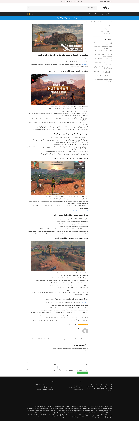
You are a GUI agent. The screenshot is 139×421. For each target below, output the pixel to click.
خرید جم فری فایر (68, 234)
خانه (111, 21)
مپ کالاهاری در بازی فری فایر (60, 340)
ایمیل (86, 364)
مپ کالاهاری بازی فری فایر (42, 338)
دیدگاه (86, 350)
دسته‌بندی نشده (108, 33)
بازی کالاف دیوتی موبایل (106, 31)
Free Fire (83, 64)
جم (39, 414)
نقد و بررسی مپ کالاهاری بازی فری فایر (78, 211)
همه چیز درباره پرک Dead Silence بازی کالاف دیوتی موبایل (103, 43)
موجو (70, 416)
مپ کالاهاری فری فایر (49, 340)
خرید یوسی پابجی (78, 385)
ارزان (108, 410)
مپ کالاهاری (85, 303)
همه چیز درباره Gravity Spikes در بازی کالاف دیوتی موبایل (103, 55)
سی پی (90, 416)
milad (78, 329)
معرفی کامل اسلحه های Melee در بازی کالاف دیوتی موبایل (103, 47)
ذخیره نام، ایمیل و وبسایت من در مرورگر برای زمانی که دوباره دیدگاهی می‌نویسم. (70, 370)
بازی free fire (58, 338)
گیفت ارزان (101, 412)
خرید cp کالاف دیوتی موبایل (76, 387)
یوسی (97, 410)
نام (55, 364)
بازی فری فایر (106, 21)
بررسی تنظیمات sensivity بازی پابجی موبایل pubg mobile (103, 71)
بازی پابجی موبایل (108, 28)
